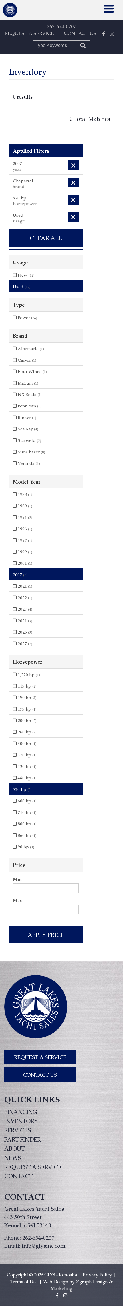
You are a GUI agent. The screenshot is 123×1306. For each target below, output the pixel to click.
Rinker (26, 417)
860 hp (27, 835)
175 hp (27, 709)
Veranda (28, 463)
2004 (24, 563)
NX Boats (29, 394)
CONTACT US (80, 33)
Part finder (22, 1139)
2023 (24, 609)
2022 (24, 597)
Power (27, 317)
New (26, 275)
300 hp (27, 743)
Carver (26, 360)
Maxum (27, 383)
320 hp (27, 755)
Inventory (21, 1121)
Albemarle (30, 348)
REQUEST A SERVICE (29, 33)
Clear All (46, 238)
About (14, 1148)
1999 (24, 551)
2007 (20, 574)
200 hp (27, 720)
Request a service (32, 1167)
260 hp (27, 732)
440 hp (27, 778)
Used (22, 286)
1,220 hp (28, 674)
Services (17, 1130)
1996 (24, 528)
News (12, 1158)
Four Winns (32, 371)
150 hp (27, 697)
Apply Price (46, 935)
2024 (24, 620)
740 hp (27, 812)
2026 (24, 632)
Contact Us (40, 1074)
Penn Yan (29, 406)
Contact (18, 1176)
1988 (24, 494)
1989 (24, 506)
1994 (24, 517)
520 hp (22, 789)
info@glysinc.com (44, 1245)
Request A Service (40, 1057)
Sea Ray (27, 429)
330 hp (27, 766)
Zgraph (84, 1281)
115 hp (27, 686)
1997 (24, 540)
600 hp (27, 801)
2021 (24, 586)
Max (17, 900)
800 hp (27, 823)
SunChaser (31, 452)
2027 (24, 643)
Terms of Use (24, 1281)
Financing (20, 1112)
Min (17, 879)
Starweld (29, 440)
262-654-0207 (61, 26)
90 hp (25, 846)
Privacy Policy (97, 1274)
